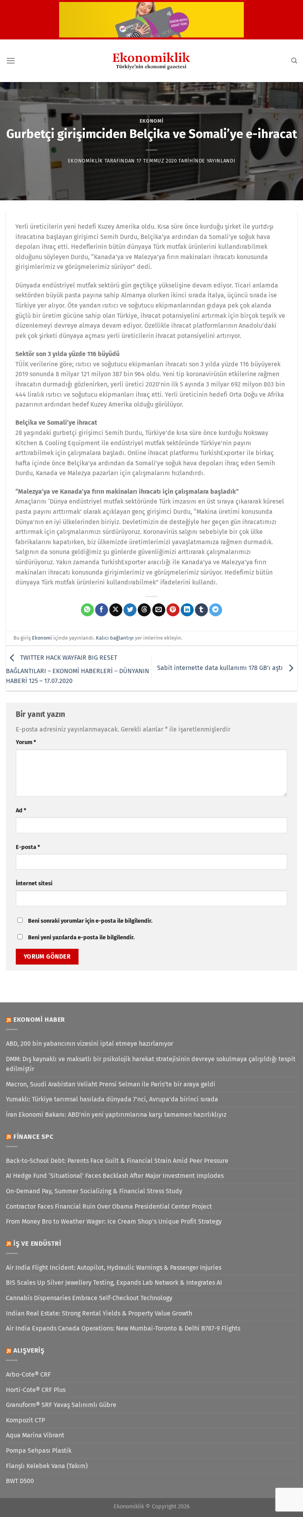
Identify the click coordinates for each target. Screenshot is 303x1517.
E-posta (28, 847)
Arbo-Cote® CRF (28, 1374)
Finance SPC (33, 1136)
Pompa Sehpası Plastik (38, 1450)
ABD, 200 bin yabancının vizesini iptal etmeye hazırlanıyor (89, 1043)
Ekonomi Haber (39, 1019)
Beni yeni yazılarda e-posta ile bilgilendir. (81, 937)
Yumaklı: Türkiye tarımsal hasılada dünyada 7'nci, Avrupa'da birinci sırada (112, 1099)
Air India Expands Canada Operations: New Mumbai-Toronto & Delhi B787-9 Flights (123, 1328)
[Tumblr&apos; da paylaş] (201, 610)
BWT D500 (20, 1481)
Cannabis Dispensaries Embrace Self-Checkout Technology (89, 1298)
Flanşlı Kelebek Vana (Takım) (47, 1466)
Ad (21, 810)
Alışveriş (29, 1350)
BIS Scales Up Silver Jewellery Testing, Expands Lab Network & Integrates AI (114, 1282)
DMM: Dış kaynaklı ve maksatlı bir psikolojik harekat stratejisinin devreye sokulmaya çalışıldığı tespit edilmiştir (151, 1064)
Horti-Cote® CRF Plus (35, 1390)
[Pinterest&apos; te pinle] (173, 610)
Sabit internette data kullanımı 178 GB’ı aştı (220, 668)
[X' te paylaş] (115, 610)
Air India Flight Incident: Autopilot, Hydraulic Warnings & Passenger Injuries (113, 1267)
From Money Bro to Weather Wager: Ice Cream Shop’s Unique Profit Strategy (114, 1221)
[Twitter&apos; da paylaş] (130, 610)
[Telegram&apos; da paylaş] (215, 610)
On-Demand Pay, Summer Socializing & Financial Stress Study (94, 1191)
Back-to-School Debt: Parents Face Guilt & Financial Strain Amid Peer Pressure (117, 1160)
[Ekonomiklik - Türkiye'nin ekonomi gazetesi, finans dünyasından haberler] (151, 61)
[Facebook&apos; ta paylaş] (101, 610)
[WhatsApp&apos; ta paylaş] (87, 610)
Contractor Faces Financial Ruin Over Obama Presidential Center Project (109, 1206)
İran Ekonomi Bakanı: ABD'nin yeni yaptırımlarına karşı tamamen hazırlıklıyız (116, 1114)
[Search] (294, 60)
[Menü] (10, 60)
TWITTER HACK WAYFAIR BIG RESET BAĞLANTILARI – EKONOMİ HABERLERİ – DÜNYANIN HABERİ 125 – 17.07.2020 (77, 669)
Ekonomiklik (85, 161)
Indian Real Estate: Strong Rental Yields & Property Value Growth (99, 1313)
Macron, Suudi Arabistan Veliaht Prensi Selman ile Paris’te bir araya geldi (110, 1084)
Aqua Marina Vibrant (35, 1435)
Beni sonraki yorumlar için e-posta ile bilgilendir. (90, 921)
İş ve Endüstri (37, 1243)
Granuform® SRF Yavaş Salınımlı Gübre (61, 1405)
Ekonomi (152, 121)
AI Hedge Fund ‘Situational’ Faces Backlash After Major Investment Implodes (115, 1175)
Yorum (26, 742)
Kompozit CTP (25, 1420)
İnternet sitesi (34, 883)
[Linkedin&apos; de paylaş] (187, 610)
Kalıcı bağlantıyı (115, 638)
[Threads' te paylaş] (144, 610)
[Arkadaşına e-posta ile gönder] (158, 610)
